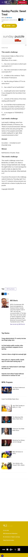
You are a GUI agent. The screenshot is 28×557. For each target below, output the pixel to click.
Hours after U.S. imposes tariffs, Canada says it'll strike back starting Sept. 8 (13, 360)
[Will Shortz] (5, 303)
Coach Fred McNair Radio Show (10, 399)
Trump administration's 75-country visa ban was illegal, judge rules (14, 339)
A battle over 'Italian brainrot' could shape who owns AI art (13, 367)
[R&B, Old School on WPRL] (7, 454)
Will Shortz (9, 17)
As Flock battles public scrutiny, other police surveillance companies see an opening (12, 347)
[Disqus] (14, 500)
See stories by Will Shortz (17, 324)
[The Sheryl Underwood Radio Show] (7, 390)
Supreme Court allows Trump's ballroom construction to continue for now (13, 374)
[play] (2, 556)
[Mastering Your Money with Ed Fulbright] (7, 442)
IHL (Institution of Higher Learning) (11, 537)
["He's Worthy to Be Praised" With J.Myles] (7, 466)
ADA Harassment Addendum (10, 533)
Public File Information (8, 540)
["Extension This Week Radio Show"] (7, 431)
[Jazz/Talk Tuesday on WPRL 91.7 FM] (7, 408)
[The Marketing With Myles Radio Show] (7, 419)
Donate (23, 2)
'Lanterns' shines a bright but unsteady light (14, 354)
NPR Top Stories (11, 289)
